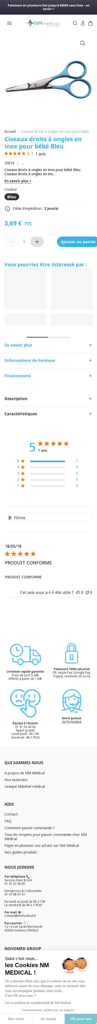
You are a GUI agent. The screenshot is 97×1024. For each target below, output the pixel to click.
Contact (11, 814)
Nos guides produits (20, 852)
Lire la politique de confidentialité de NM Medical (38, 1003)
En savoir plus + (17, 181)
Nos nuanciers (16, 779)
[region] (47, 462)
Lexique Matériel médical (24, 786)
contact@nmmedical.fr (20, 916)
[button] (78, 592)
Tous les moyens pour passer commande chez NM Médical (45, 836)
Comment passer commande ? (29, 827)
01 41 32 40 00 (14, 884)
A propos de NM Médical (24, 773)
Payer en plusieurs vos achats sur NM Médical (41, 845)
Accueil (10, 132)
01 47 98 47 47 (14, 894)
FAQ (7, 821)
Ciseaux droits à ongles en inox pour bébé (55, 132)
